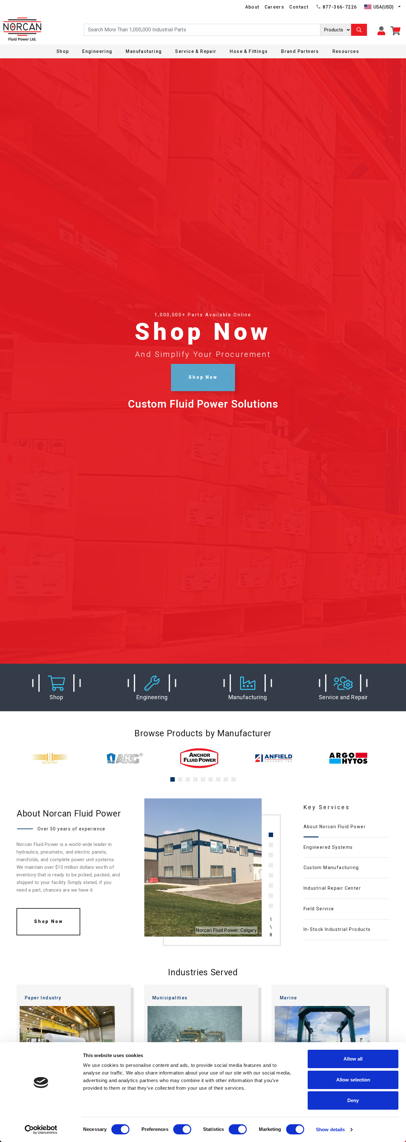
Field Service (319, 908)
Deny (353, 1100)
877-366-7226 (340, 7)
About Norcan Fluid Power (335, 826)
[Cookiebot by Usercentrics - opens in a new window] (41, 1129)
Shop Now (202, 377)
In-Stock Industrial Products (337, 929)
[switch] (182, 1129)
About (252, 7)
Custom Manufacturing (331, 867)
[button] (56, 687)
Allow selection (353, 1079)
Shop (62, 51)
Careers (275, 7)
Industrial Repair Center (332, 888)
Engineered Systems (328, 847)
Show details (330, 1129)
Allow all (353, 1058)
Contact (298, 7)
